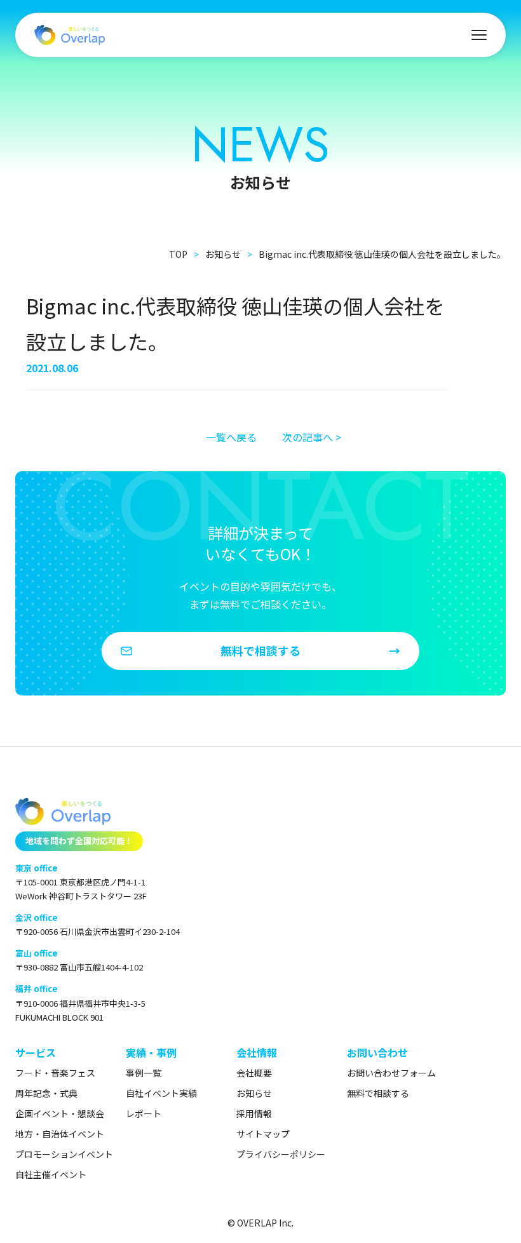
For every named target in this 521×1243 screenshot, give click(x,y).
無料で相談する (378, 1093)
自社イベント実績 (161, 1093)
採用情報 (254, 1113)
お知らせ (223, 254)
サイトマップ (263, 1133)
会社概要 (254, 1072)
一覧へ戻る (231, 437)
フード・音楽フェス (55, 1072)
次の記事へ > (311, 437)
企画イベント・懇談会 (59, 1113)
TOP (178, 254)
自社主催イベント (50, 1174)
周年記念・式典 (46, 1093)
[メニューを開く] (479, 35)
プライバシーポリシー (280, 1154)
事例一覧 (143, 1072)
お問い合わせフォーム (391, 1072)
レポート (143, 1113)
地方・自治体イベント (59, 1133)
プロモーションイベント (64, 1154)
